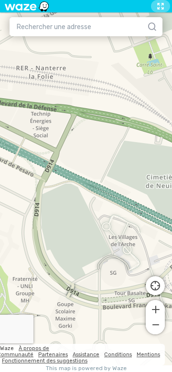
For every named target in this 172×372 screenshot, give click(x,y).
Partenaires (53, 354)
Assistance (86, 354)
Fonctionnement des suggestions (44, 361)
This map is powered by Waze (86, 368)
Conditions (118, 354)
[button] (155, 308)
